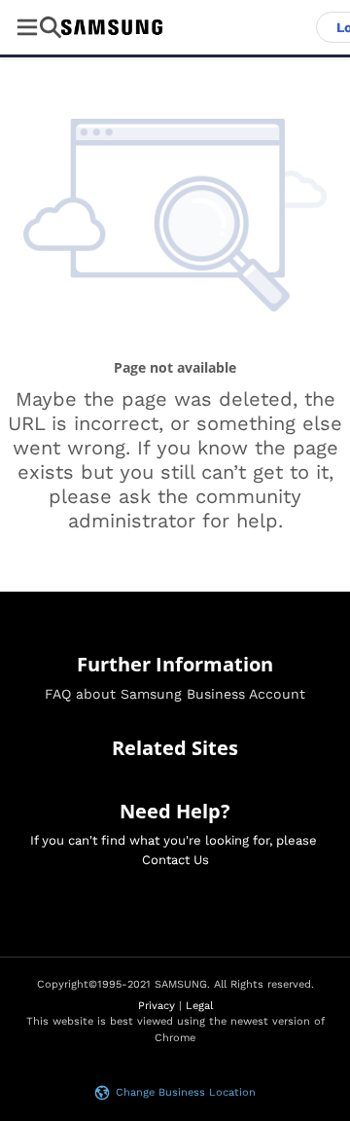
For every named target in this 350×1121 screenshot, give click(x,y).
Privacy (156, 1005)
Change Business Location (186, 1092)
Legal (199, 1005)
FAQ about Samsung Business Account (175, 694)
